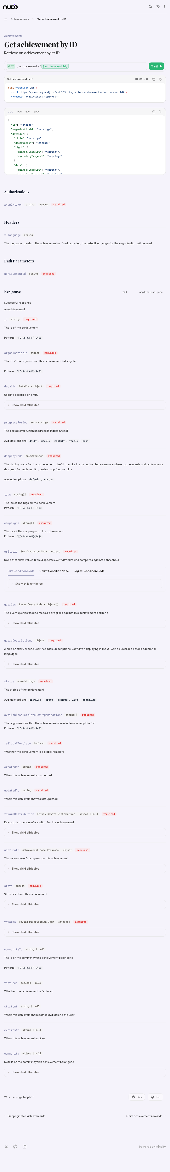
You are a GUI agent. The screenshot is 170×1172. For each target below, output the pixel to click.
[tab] (11, 111)
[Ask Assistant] (160, 79)
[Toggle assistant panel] (158, 7)
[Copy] (143, 66)
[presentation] (85, 144)
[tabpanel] (85, 144)
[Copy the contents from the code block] (154, 79)
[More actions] (165, 7)
